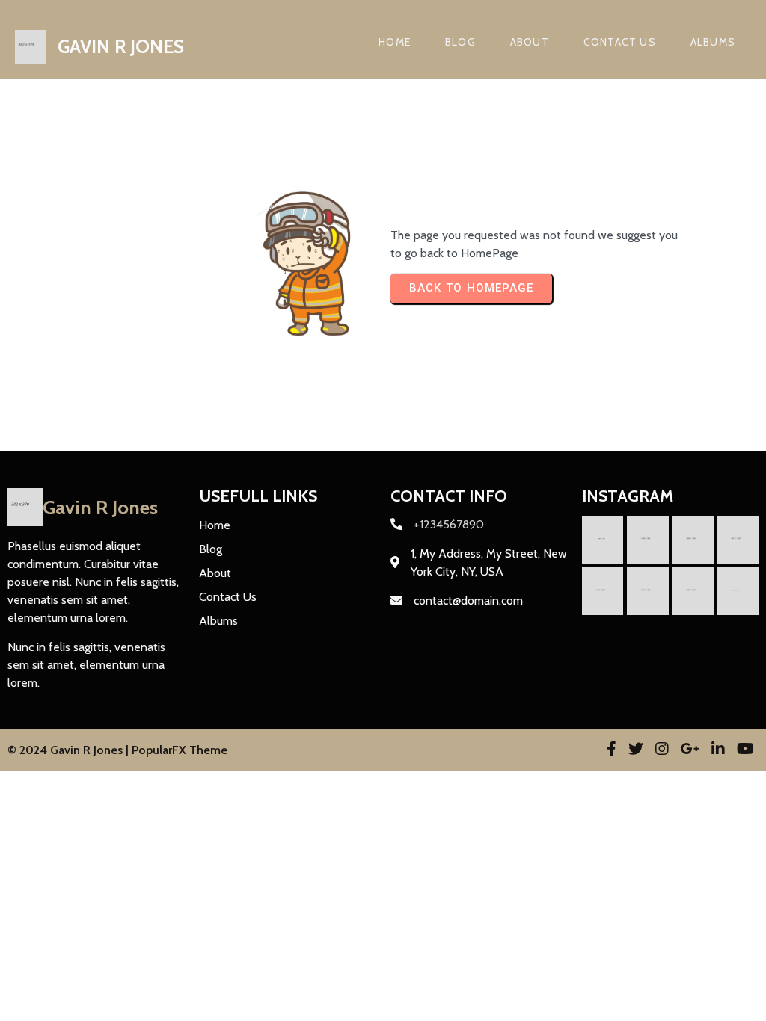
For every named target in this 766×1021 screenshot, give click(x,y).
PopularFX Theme (179, 750)
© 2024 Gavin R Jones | (69, 750)
